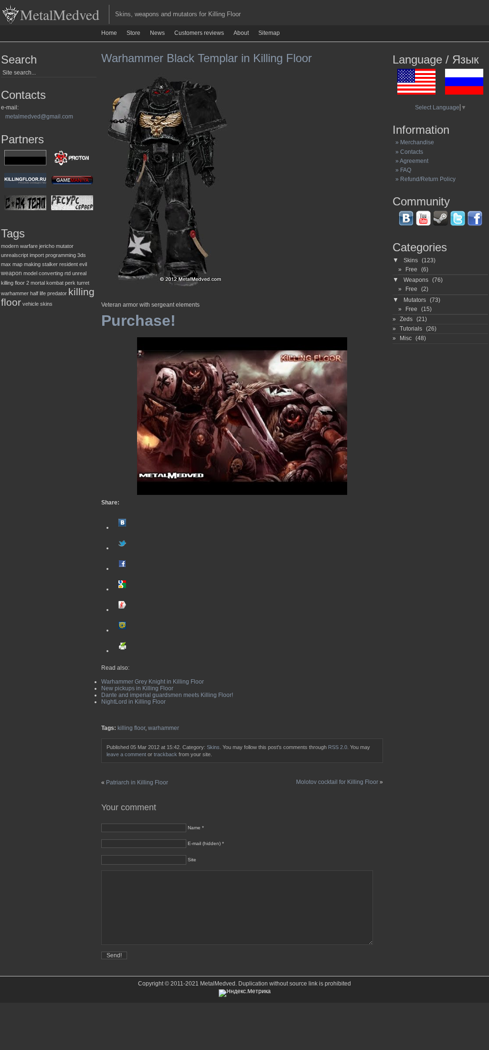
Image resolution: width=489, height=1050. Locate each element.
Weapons (416, 280)
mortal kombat (47, 283)
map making (26, 264)
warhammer (15, 293)
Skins (213, 747)
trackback (165, 754)
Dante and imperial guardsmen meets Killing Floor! (167, 695)
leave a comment (126, 754)
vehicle (30, 304)
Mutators (415, 300)
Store (133, 33)
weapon (11, 273)
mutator (65, 246)
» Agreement (410, 161)
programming (60, 255)
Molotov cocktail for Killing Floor (337, 782)
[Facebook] (122, 568)
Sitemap (269, 33)
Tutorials (411, 328)
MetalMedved (59, 14)
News (157, 33)
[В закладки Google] (122, 589)
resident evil (73, 264)
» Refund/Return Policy (424, 179)
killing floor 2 (15, 283)
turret (83, 283)
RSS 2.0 (337, 747)
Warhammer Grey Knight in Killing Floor (152, 681)
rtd (67, 273)
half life (38, 293)
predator (57, 293)
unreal (79, 273)
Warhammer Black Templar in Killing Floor (206, 58)
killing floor (131, 728)
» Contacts (408, 152)
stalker (50, 264)
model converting (43, 273)
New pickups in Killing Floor (137, 688)
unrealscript (14, 255)
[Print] (122, 650)
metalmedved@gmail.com (39, 116)
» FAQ (402, 170)
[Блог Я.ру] (122, 609)
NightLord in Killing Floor (133, 701)
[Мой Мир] (122, 630)
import (37, 255)
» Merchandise (413, 142)
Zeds (406, 319)
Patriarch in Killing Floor (137, 782)
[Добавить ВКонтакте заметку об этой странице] (122, 527)
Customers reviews (199, 33)
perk (70, 283)
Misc (406, 338)
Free (411, 269)
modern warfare (19, 246)
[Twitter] (122, 548)
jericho (46, 246)
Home (109, 33)
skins (46, 304)
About (241, 33)
